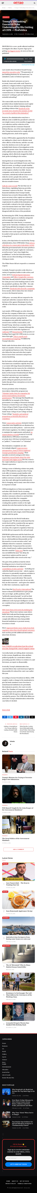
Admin (12, 741)
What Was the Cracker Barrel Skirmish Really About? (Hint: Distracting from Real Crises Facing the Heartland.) (27, 730)
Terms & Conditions (24, 1183)
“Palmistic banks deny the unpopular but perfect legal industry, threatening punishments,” (16, 395)
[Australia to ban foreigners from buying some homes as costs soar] (18, 926)
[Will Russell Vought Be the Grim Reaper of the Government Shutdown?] (18, 794)
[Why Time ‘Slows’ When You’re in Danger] (6, 1115)
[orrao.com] (18, 3)
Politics (6, 17)
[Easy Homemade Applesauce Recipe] (18, 900)
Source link (6, 710)
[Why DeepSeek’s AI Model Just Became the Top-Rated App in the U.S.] (6, 1091)
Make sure (19, 550)
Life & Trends (6, 1075)
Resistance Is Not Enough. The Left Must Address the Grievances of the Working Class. (19, 995)
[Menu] (3, 3)
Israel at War (6, 1072)
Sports (4, 1057)
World (4, 1051)
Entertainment (7, 1003)
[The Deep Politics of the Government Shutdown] (18, 824)
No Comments (20, 34)
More (3, 1062)
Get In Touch (24, 1181)
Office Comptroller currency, (23, 277)
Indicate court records (9, 186)
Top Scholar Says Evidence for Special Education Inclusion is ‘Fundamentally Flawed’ (22, 1123)
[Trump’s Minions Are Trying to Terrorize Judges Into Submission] (18, 764)
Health (5, 863)
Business (6, 917)
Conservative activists (13, 423)
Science (4, 1059)
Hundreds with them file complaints (22, 288)
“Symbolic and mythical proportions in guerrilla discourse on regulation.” (15, 416)
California (5, 332)
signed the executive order (11, 72)
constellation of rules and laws (12, 569)
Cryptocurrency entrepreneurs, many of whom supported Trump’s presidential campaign (16, 450)
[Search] (34, 3)
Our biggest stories (13, 51)
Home (4, 1043)
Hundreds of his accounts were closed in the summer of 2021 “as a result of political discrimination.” (17, 111)
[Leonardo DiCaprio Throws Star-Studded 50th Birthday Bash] (18, 1012)
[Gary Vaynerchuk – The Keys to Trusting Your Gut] (18, 872)
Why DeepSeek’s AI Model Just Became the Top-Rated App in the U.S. (23, 1091)
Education (6, 945)
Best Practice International (22, 589)
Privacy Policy (11, 1183)
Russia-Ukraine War (8, 1078)
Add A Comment (18, 849)
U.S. (3, 1049)
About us (15, 1181)
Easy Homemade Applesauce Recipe (19, 911)
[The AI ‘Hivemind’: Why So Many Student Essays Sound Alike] (18, 954)
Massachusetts (17, 332)
